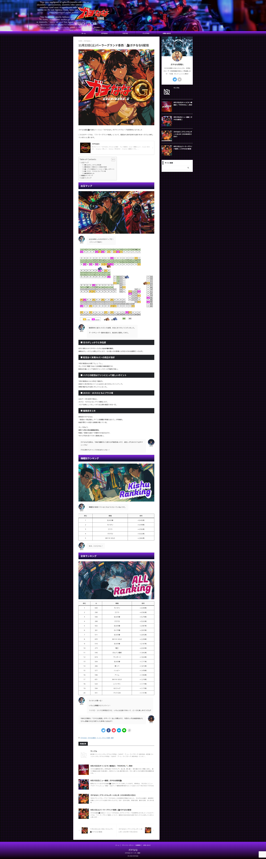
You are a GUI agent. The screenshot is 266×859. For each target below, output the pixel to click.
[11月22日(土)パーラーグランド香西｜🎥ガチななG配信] (119, 730)
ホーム (84, 33)
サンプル (93, 751)
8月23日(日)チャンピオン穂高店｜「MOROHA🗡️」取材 (111, 766)
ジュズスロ (146, 33)
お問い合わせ (167, 33)
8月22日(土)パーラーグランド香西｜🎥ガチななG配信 (110, 810)
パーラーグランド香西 (103, 738)
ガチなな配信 (92, 738)
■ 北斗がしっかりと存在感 (92, 165)
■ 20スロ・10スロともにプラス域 (95, 171)
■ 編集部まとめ (89, 173)
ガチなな (133, 850)
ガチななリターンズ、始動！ (133, 853)
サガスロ (125, 33)
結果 (112, 738)
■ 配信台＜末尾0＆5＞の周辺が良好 (95, 167)
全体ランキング (86, 178)
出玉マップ (85, 162)
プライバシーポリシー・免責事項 (131, 845)
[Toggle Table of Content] (112, 159)
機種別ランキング (87, 175)
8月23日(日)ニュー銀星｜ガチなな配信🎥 (106, 780)
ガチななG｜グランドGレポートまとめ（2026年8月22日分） (113, 795)
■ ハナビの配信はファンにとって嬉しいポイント (99, 169)
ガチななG (104, 33)
